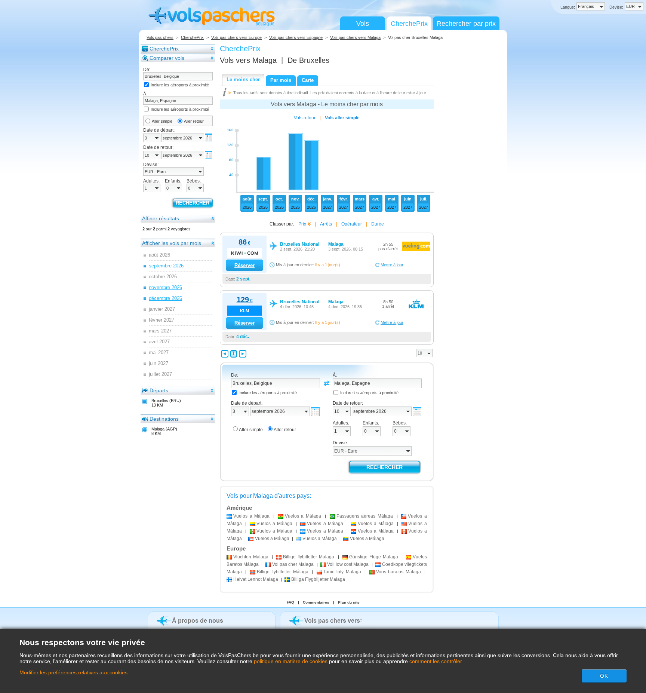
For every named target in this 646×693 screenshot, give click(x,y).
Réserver (244, 265)
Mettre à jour (392, 265)
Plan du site (349, 602)
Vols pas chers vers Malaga (355, 37)
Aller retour (194, 121)
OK (604, 676)
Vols (362, 23)
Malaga (250, 556)
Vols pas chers (160, 37)
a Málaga (251, 516)
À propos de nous (197, 620)
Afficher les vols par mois (171, 243)
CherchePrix (409, 23)
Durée (377, 224)
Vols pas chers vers (332, 620)
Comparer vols (167, 58)
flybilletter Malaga (308, 556)
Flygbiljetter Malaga (318, 579)
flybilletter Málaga (282, 571)
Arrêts (326, 224)
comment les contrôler (435, 661)
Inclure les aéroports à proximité (180, 85)
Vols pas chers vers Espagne (296, 37)
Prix (302, 224)
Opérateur (351, 224)
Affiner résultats (160, 218)
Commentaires (316, 602)
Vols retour (305, 117)
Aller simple (162, 121)
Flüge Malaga (373, 556)
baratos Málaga (398, 571)
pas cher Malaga (293, 564)
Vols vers (248, 60)
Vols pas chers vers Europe (236, 37)
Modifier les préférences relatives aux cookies (73, 672)
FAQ (290, 602)
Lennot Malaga (255, 579)
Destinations (164, 419)
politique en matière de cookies (290, 661)
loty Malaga (342, 571)
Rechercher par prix (466, 23)
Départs (159, 390)
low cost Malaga (348, 564)
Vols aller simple (342, 117)
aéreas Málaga (364, 516)
